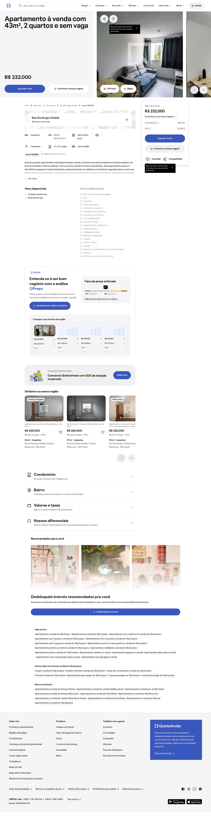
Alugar (85, 6)
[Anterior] (194, 90)
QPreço (132, 6)
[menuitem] (86, 5)
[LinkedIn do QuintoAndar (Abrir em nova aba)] (200, 789)
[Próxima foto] (58, 408)
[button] (80, 476)
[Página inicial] (8, 6)
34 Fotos (111, 89)
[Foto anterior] (30, 408)
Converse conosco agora (70, 89)
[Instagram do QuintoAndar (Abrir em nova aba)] (188, 789)
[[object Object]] (136, 28)
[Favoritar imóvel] (113, 19)
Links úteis (164, 6)
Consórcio (149, 6)
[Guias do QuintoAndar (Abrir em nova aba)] (194, 789)
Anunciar (116, 6)
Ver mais (32, 179)
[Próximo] (204, 90)
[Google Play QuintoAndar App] (176, 801)
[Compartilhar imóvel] (104, 19)
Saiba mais (122, 375)
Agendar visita (25, 89)
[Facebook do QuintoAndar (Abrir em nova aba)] (183, 789)
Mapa (130, 89)
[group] (44, 423)
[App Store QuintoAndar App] (194, 801)
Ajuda (179, 6)
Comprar (99, 6)
